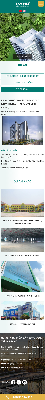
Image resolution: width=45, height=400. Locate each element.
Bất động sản (22, 89)
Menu (41, 4)
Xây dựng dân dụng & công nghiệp (22, 76)
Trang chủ (19, 56)
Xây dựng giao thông (22, 82)
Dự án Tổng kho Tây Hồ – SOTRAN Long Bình (22, 256)
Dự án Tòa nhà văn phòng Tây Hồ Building (23, 296)
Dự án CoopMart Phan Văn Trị (22, 324)
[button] (5, 130)
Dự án (27, 56)
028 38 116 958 (22, 397)
